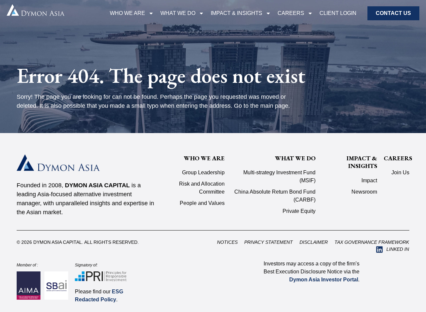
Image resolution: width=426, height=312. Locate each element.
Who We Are (127, 13)
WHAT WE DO (177, 13)
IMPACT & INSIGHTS (236, 13)
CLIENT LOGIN (338, 13)
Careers (291, 13)
